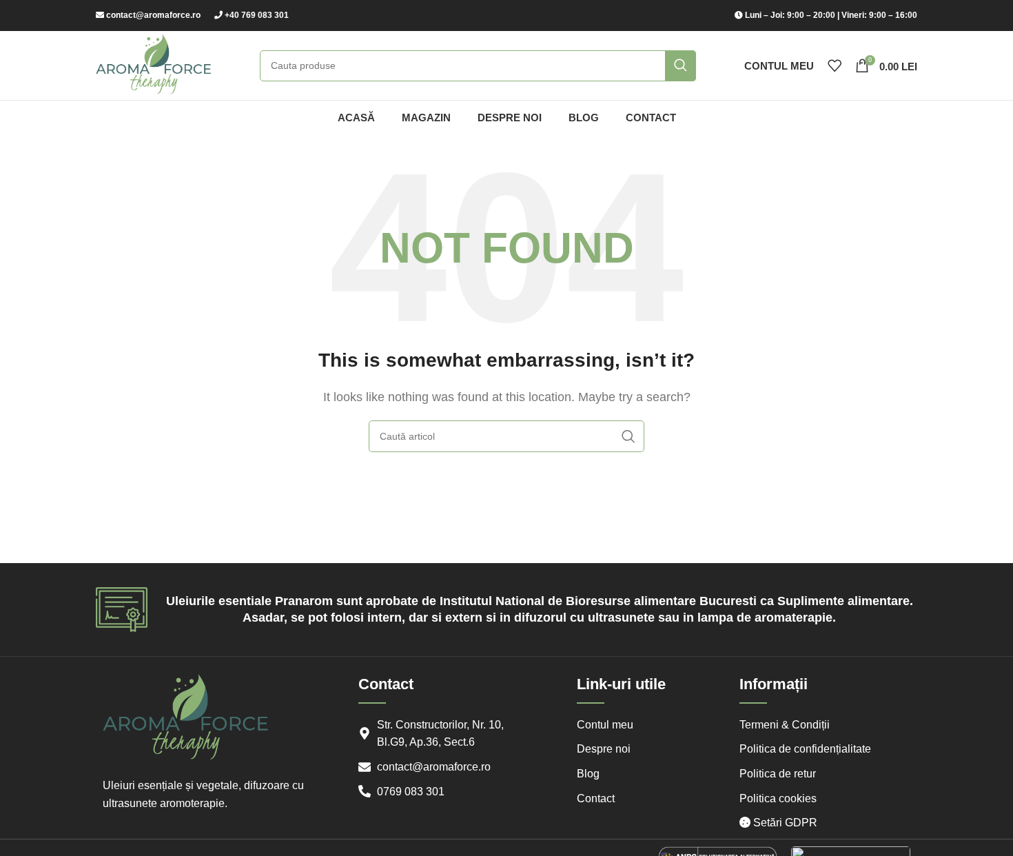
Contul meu (605, 725)
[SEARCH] (680, 65)
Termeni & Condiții (784, 725)
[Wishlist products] (834, 65)
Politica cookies (778, 798)
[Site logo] (154, 64)
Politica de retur (777, 773)
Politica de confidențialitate (805, 749)
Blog (588, 773)
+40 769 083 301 (257, 15)
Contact (596, 798)
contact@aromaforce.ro (153, 15)
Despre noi (604, 749)
